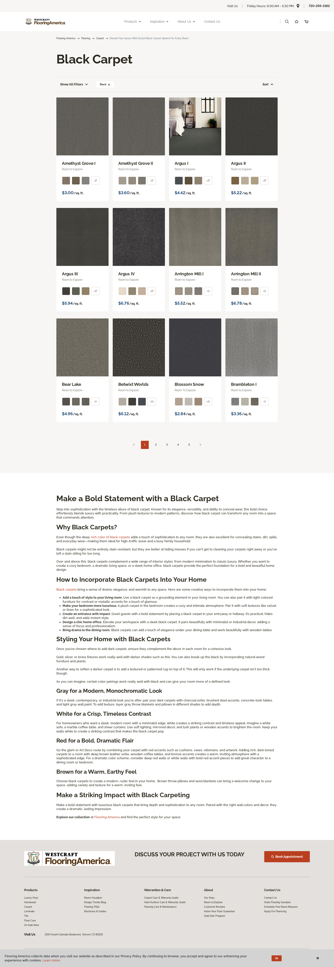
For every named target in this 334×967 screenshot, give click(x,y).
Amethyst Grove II (135, 163)
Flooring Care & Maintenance (160, 906)
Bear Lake (71, 384)
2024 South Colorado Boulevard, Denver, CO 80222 (74, 934)
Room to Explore (213, 902)
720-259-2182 (319, 6)
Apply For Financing (275, 911)
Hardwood (30, 902)
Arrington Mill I (189, 273)
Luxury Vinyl (31, 897)
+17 (95, 180)
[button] (286, 21)
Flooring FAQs (92, 906)
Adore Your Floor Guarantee (219, 911)
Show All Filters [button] (71, 84)
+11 (208, 291)
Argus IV (126, 273)
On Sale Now (31, 925)
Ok (276, 958)
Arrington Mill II (246, 273)
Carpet (100, 38)
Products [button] (130, 21)
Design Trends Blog (95, 902)
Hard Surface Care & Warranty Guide (165, 902)
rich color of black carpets (110, 537)
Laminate (29, 911)
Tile (26, 915)
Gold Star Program (214, 915)
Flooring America (65, 38)
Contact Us (212, 21)
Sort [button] (266, 84)
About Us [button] (184, 21)
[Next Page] (200, 445)
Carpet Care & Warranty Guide (161, 897)
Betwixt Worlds (133, 384)
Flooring (85, 38)
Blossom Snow (189, 384)
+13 (151, 401)
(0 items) (306, 21)
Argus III (70, 273)
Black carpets (66, 589)
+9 (95, 401)
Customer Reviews (214, 906)
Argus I (181, 163)
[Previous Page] (134, 445)
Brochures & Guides (95, 911)
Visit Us (232, 6)
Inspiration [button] (157, 21)
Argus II (238, 163)
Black (103, 84)
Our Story (209, 897)
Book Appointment (289, 856)
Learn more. (51, 960)
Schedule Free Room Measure (280, 906)
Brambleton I (244, 384)
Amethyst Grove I (79, 163)
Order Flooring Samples (277, 902)
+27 (208, 180)
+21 (208, 401)
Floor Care (30, 920)
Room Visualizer (93, 897)
